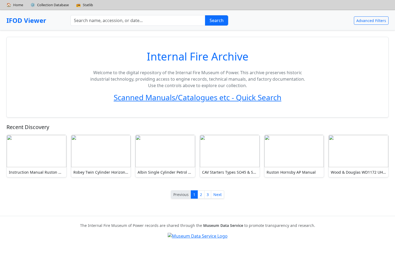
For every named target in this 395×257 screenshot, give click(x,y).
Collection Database (49, 4)
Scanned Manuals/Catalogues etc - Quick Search (197, 97)
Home (14, 4)
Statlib (84, 4)
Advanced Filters (371, 20)
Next (217, 194)
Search (217, 20)
